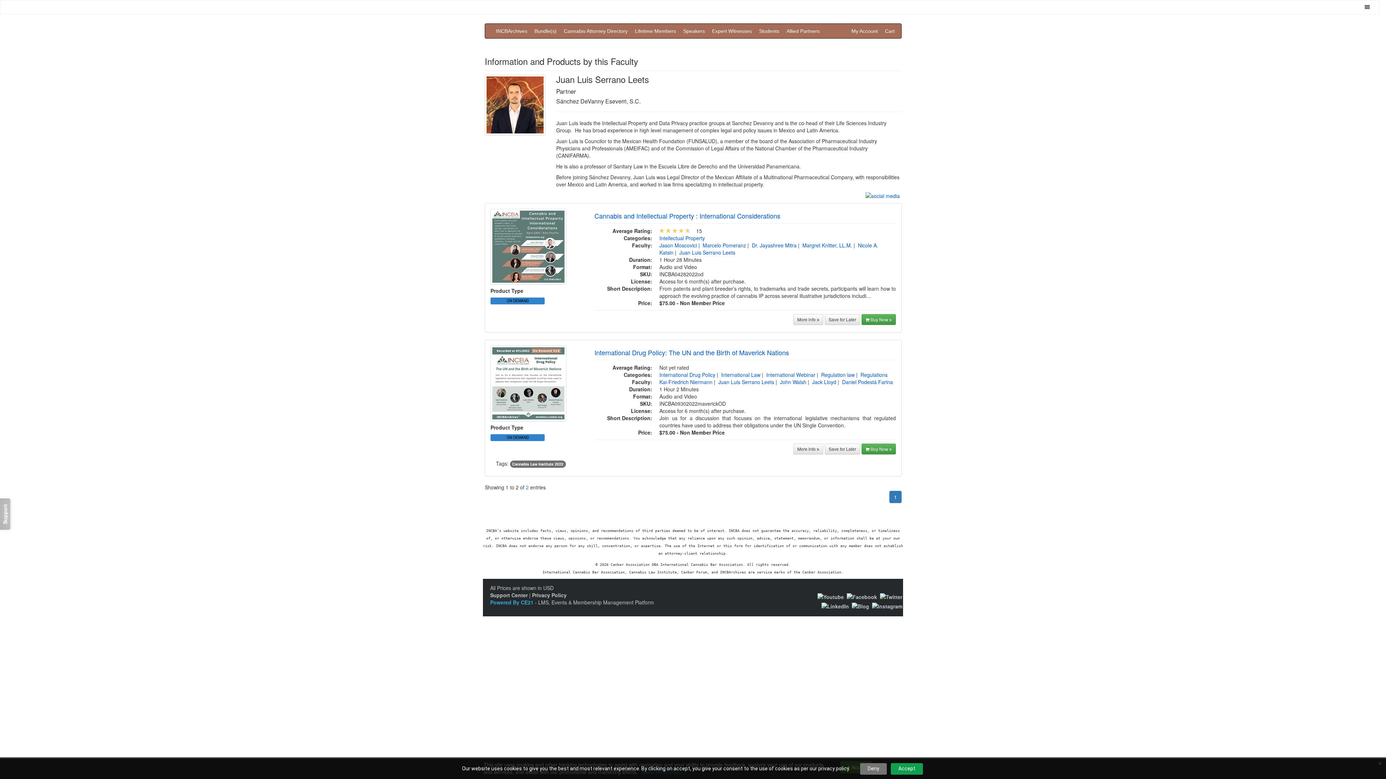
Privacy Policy (549, 595)
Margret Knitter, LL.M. (827, 245)
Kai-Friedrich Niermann (685, 382)
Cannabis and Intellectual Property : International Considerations (687, 215)
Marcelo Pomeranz (724, 245)
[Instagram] (887, 605)
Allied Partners (803, 31)
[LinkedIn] (835, 605)
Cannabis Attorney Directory (596, 31)
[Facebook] (862, 596)
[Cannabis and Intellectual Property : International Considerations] (528, 246)
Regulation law (838, 374)
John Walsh (793, 382)
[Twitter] (891, 596)
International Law (740, 374)
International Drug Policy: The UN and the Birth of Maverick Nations (691, 352)
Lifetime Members (655, 31)
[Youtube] (831, 596)
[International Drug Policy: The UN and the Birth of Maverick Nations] (528, 382)
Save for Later (842, 319)
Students (769, 31)
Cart (890, 31)
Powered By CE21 (512, 602)
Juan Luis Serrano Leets (707, 252)
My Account (864, 31)
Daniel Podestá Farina (867, 382)
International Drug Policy (687, 374)
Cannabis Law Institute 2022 (537, 464)
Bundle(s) (546, 31)
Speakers (694, 31)
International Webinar (790, 374)
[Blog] (860, 605)
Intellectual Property (682, 238)
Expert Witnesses (732, 31)
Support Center (509, 595)
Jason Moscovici (678, 245)
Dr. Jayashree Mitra (774, 245)
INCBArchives (511, 31)
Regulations (874, 374)
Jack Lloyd (824, 382)
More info (807, 319)
